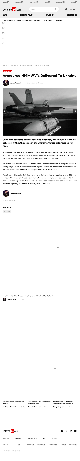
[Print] (3, 33)
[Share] (3, 43)
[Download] (3, 38)
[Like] (3, 22)
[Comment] (3, 28)
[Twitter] (66, 431)
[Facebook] (62, 431)
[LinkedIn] (71, 431)
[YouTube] (75, 431)
